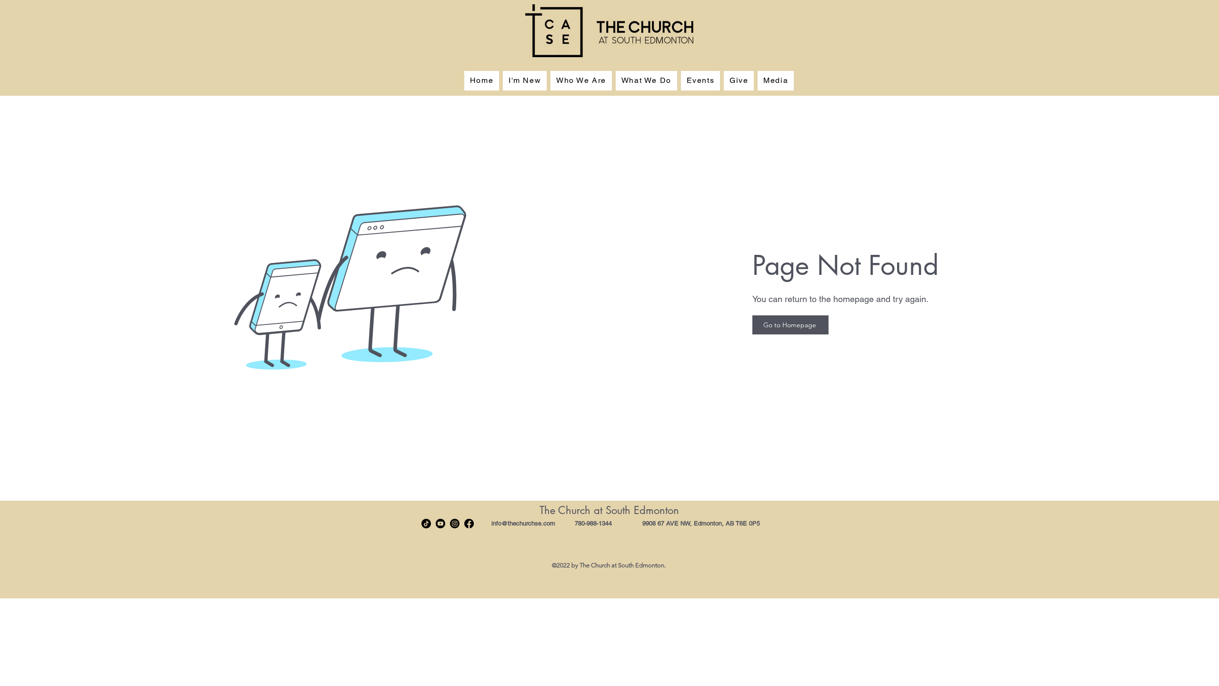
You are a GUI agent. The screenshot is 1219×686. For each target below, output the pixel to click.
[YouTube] (440, 523)
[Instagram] (455, 523)
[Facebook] (469, 523)
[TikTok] (426, 523)
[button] (581, 81)
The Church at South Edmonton (609, 510)
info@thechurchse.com (523, 523)
